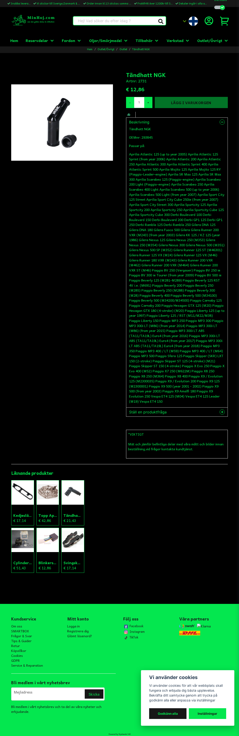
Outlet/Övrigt (209, 40)
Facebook (136, 626)
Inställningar (207, 713)
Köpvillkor (18, 650)
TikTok (134, 637)
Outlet (123, 49)
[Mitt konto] (209, 20)
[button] (160, 21)
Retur (15, 645)
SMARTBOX (20, 631)
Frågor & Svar (21, 635)
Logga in (73, 626)
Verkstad (175, 40)
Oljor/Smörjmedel (105, 40)
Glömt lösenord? (79, 635)
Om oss (16, 626)
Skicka (94, 694)
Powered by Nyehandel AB (119, 734)
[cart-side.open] (225, 20)
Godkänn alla (168, 713)
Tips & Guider (21, 640)
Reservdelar (37, 40)
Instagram (137, 631)
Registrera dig (78, 631)
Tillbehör (144, 40)
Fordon (68, 40)
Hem (14, 40)
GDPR (15, 660)
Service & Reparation (27, 665)
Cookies (17, 655)
